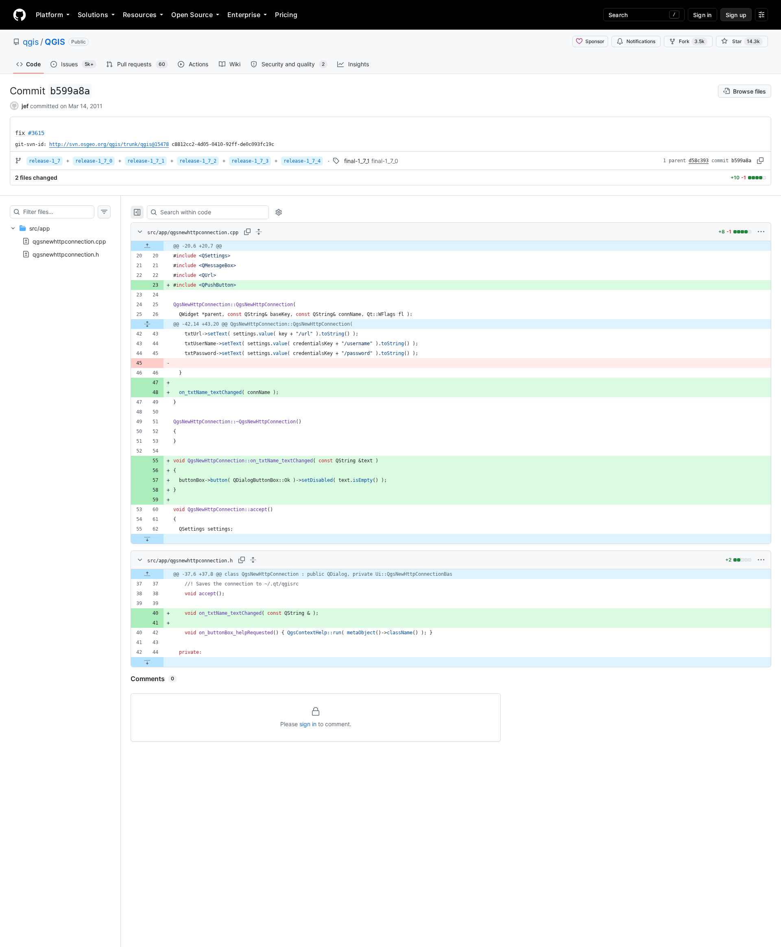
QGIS (55, 42)
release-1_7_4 (302, 161)
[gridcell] (451, 246)
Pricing (286, 15)
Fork (692, 41)
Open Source (192, 15)
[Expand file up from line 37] (147, 574)
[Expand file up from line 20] (147, 246)
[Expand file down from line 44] (147, 662)
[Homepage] (19, 14)
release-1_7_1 (145, 161)
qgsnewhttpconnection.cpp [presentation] (69, 241)
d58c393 (699, 160)
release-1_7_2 (197, 161)
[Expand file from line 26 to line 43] (147, 324)
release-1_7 (44, 161)
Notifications (640, 41)
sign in (307, 724)
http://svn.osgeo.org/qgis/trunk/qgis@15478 (109, 144)
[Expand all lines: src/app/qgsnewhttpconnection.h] (253, 560)
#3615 (36, 133)
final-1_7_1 (357, 160)
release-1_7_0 (93, 161)
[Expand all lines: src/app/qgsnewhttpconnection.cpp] (258, 231)
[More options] (761, 231)
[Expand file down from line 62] (147, 539)
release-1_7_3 (249, 161)
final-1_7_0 (384, 160)
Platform (49, 15)
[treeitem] (60, 241)
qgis (31, 42)
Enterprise (243, 15)
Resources (140, 15)
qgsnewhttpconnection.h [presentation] (66, 254)
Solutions (93, 15)
